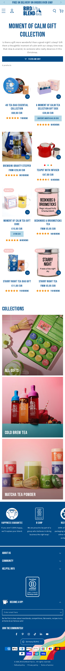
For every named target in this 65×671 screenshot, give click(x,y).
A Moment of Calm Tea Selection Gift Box (48, 107)
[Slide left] (4, 2)
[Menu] (3, 11)
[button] (54, 11)
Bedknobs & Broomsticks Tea (48, 222)
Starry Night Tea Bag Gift (17, 281)
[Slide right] (60, 2)
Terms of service (47, 665)
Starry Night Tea (48, 281)
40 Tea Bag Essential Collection (16, 107)
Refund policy (19, 665)
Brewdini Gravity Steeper (17, 166)
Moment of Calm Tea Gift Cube (17, 222)
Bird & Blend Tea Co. (27, 662)
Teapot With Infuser (48, 170)
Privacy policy (33, 665)
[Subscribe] (61, 612)
